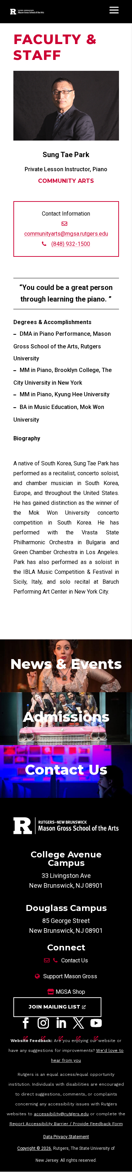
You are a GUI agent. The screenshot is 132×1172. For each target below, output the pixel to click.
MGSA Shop (69, 991)
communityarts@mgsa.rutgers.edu (66, 233)
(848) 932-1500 (70, 244)
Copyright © (34, 1148)
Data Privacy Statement (66, 1136)
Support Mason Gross (70, 976)
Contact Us (74, 960)
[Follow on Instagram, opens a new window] (43, 1024)
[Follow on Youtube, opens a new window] (96, 1024)
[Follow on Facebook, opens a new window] (25, 1024)
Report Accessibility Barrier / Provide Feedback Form (66, 1123)
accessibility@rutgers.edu (61, 1113)
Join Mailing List (54, 1007)
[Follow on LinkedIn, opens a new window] (61, 1024)
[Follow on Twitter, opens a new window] (78, 1024)
